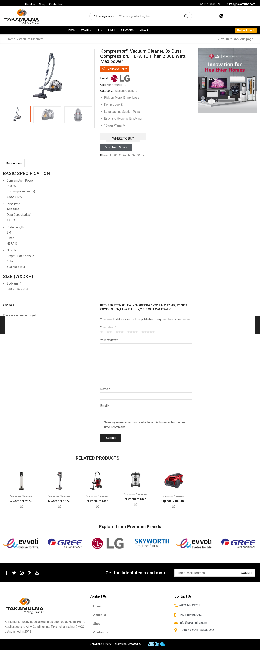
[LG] (108, 543)
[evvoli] (22, 543)
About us (30, 4)
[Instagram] (22, 573)
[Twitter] (14, 573)
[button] (116, 147)
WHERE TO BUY (123, 138)
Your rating (108, 327)
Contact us (55, 4)
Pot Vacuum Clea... (98, 501)
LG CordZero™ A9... (21, 501)
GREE (112, 30)
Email (105, 405)
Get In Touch (245, 30)
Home (70, 30)
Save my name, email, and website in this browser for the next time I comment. (145, 425)
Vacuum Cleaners (31, 39)
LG (98, 30)
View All (144, 30)
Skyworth (127, 30)
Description (14, 163)
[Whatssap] (221, 16)
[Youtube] (37, 573)
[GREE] (65, 543)
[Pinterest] (29, 573)
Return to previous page (236, 39)
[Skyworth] (152, 543)
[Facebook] (6, 573)
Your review (109, 340)
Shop (42, 4)
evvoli (85, 30)
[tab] (14, 163)
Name (105, 389)
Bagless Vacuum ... (173, 501)
